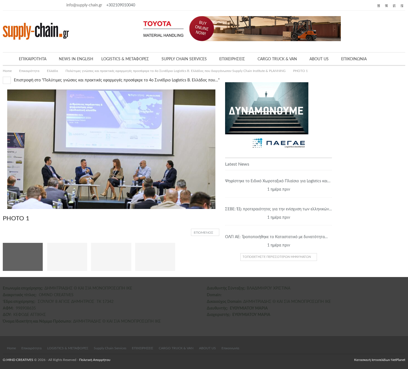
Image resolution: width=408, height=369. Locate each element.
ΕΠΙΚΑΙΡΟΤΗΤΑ (32, 59)
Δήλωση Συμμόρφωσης (228, 321)
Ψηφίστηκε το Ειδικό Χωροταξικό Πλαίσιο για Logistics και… (278, 181)
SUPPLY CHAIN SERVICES (184, 59)
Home (11, 348)
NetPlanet (398, 359)
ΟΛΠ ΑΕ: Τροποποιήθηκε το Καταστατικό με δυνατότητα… (276, 237)
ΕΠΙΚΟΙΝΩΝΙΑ (354, 59)
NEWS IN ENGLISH (76, 59)
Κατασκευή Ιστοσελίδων (372, 359)
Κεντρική (279, 174)
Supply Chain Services (110, 348)
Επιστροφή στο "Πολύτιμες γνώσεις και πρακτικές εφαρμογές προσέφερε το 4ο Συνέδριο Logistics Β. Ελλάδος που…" (116, 80)
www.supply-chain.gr (241, 295)
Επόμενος (204, 232)
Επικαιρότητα (31, 348)
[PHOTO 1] (67, 257)
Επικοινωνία (230, 348)
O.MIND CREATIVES (18, 359)
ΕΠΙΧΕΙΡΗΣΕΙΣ (232, 59)
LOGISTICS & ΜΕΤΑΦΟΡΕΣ (125, 59)
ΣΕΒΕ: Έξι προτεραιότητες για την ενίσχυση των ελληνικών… (278, 209)
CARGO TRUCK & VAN (277, 59)
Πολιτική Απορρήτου (94, 359)
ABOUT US (319, 59)
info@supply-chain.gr (84, 5)
